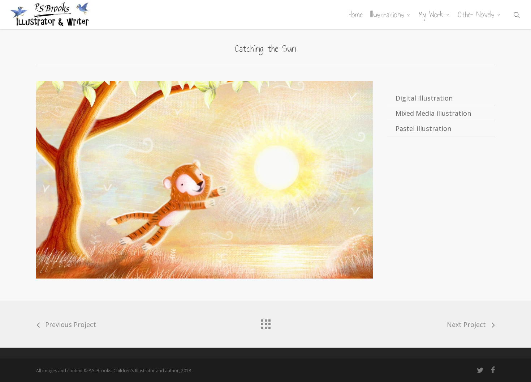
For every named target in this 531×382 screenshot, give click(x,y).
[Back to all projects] (265, 322)
